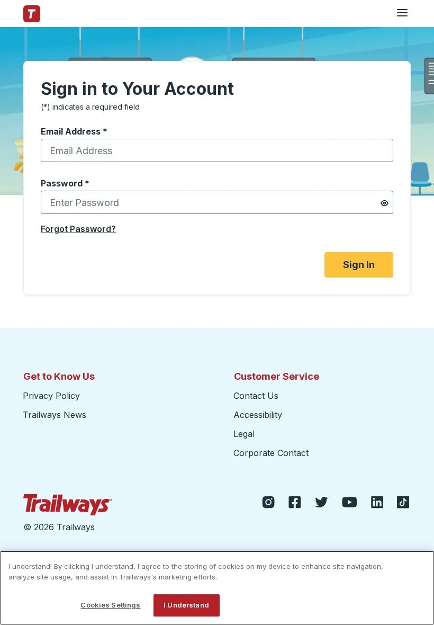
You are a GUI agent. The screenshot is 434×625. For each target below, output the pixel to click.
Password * (65, 183)
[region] (217, 588)
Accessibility (257, 414)
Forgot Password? (78, 229)
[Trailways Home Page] (31, 13)
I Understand (186, 605)
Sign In (359, 264)
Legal (244, 433)
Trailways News (54, 414)
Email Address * (74, 131)
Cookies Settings (110, 605)
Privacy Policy (51, 395)
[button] (384, 203)
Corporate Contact (271, 453)
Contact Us (255, 395)
